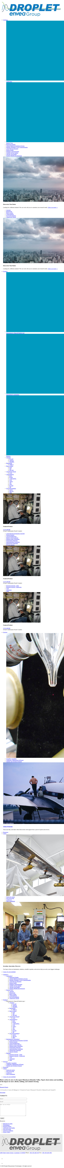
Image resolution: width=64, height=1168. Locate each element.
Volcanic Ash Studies (11, 154)
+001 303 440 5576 (34, 1152)
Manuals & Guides (7, 1123)
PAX (10, 467)
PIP (10, 487)
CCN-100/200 (6, 529)
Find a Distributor (10, 901)
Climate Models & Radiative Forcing (15, 146)
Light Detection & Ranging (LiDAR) (15, 533)
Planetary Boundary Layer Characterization (17, 147)
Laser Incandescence (11, 536)
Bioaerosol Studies (10, 144)
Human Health (10, 150)
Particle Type (9, 143)
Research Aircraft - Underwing (13, 587)
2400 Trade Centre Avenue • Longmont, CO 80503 (12, 1152)
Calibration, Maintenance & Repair (14, 760)
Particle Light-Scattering (12, 538)
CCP (10, 480)
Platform (8, 456)
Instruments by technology (12, 394)
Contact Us (9, 899)
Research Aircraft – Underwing (17, 1056)
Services (5, 632)
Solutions (5, 20)
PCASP (11, 459)
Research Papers (4, 1087)
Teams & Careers (10, 897)
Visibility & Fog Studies (12, 153)
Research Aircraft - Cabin (12, 585)
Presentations (6, 1125)
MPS (10, 492)
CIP (10, 483)
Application (9, 81)
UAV (7, 588)
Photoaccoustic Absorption (12, 539)
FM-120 (11, 491)
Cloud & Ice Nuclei (11, 217)
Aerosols (8, 210)
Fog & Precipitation (11, 215)
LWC (10, 484)
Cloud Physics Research (12, 148)
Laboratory (9, 590)
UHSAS (11, 460)
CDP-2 (11, 481)
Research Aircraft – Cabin (15, 1054)
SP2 (10, 469)
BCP (10, 476)
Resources (5, 832)
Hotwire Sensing (10, 545)
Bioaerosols (9, 211)
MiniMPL (11, 462)
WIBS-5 (11, 464)
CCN (10, 473)
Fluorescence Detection (12, 543)
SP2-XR (11, 470)
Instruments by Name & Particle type (15, 333)
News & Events (10, 898)
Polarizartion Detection (12, 540)
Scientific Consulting (11, 758)
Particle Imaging (10, 535)
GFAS (11, 490)
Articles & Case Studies (9, 1128)
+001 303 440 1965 (47, 1152)
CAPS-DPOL (12, 478)
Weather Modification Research (14, 155)
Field (7, 591)
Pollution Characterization (12, 151)
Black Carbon (9, 213)
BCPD (11, 477)
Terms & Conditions (8, 1130)
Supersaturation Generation (13, 542)
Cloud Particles (10, 214)
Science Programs (8, 826)
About (4, 833)
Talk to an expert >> (53, 207)
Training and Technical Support (14, 761)
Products (5, 271)
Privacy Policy (6, 1132)
